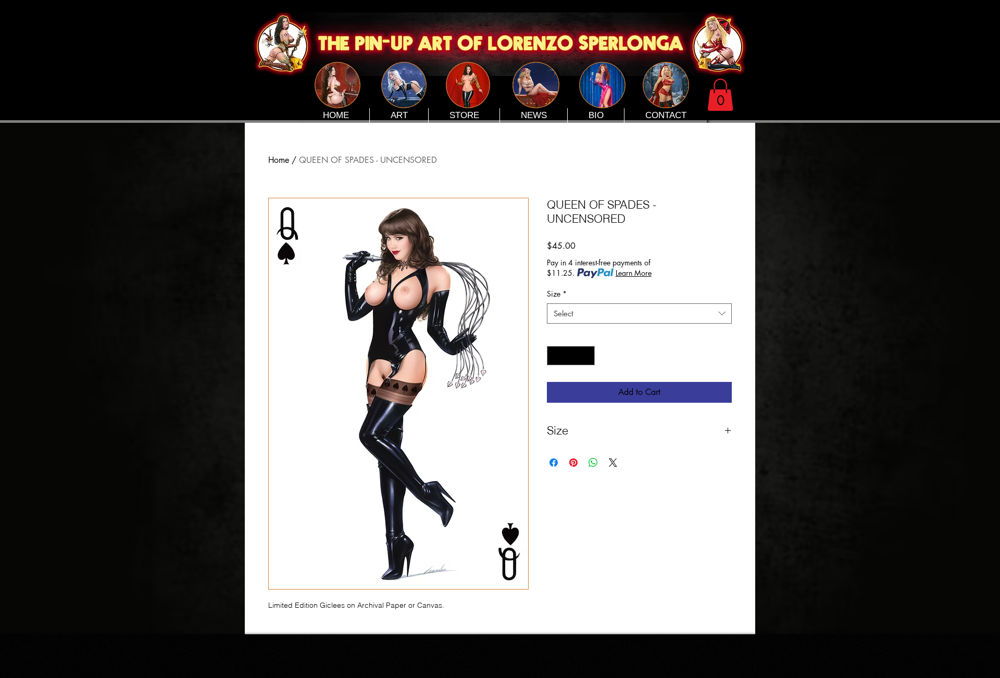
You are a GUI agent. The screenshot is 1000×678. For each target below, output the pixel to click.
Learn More (634, 273)
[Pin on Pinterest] (573, 462)
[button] (720, 95)
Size (557, 294)
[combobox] (639, 313)
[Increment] (586, 356)
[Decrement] (554, 356)
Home (278, 160)
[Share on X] (613, 462)
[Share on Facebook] (553, 462)
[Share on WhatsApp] (593, 462)
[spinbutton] (570, 356)
